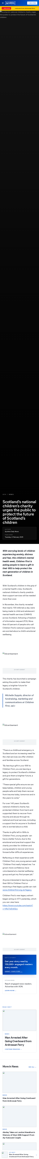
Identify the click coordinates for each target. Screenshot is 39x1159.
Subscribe (32, 3)
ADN (4, 494)
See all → (32, 1067)
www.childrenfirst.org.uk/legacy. (17, 890)
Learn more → (10, 990)
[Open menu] (3, 3)
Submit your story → (13, 971)
